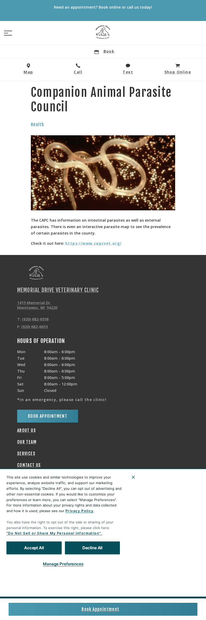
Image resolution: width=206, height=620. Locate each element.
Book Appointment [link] (100, 609)
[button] (8, 33)
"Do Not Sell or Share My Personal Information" (53, 533)
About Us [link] (26, 430)
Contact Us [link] (29, 465)
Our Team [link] (26, 442)
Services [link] (26, 453)
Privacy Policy (79, 511)
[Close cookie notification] (133, 477)
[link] (103, 32)
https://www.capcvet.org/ (93, 243)
